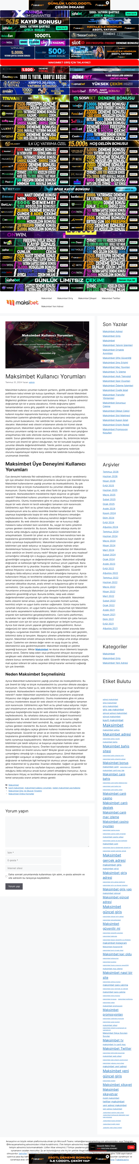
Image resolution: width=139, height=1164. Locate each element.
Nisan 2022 (109, 591)
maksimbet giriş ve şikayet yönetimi (115, 885)
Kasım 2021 (109, 614)
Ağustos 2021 (110, 628)
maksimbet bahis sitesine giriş (113, 755)
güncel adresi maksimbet (115, 713)
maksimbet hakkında (110, 936)
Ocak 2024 (109, 559)
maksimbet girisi (111, 868)
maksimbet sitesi (110, 1025)
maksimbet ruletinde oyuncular (113, 1018)
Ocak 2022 (109, 605)
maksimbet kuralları (109, 962)
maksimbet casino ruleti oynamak (114, 834)
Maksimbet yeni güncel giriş (116, 1073)
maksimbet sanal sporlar (111, 1022)
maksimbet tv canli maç (114, 1044)
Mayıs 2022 (109, 587)
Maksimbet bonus (115, 763)
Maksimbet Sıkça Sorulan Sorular (115, 1034)
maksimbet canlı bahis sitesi (112, 790)
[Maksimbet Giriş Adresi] (22, 302)
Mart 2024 (108, 550)
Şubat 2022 (109, 600)
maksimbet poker (109, 1002)
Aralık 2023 (109, 564)
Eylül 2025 (108, 485)
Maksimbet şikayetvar (111, 1092)
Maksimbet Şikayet (87, 298)
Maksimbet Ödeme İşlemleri (118, 385)
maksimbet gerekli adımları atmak (114, 851)
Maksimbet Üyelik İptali (115, 390)
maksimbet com (110, 843)
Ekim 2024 (108, 517)
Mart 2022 (108, 596)
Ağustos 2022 (110, 573)
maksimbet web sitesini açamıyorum (115, 1060)
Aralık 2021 (109, 610)
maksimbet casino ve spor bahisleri (115, 841)
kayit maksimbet (16, 788)
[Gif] (69, 143)
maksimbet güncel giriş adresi (113, 916)
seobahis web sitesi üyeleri (112, 1128)
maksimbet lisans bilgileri (112, 1121)
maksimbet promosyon (112, 1006)
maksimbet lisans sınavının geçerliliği (116, 965)
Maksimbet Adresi (113, 331)
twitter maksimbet (113, 1101)
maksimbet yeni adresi (115, 1066)
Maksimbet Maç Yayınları (116, 367)
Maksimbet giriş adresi (115, 875)
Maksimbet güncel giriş (112, 909)
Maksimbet (46, 298)
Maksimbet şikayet (117, 1085)
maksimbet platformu (125, 999)
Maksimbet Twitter (117, 1048)
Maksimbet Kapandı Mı (112, 947)
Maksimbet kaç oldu (117, 954)
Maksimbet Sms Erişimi (115, 362)
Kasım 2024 (109, 513)
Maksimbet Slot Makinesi (116, 415)
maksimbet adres (111, 730)
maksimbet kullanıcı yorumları (38, 788)
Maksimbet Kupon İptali (115, 420)
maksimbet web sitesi (112, 1056)
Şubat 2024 (109, 554)
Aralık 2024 (109, 508)
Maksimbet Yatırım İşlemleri (118, 345)
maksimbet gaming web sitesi (113, 1112)
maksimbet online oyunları (112, 982)
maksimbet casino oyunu (111, 830)
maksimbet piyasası (110, 999)
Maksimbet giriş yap (117, 889)
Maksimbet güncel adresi (116, 899)
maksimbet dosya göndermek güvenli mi (117, 847)
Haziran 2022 (110, 582)
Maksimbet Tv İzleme (114, 371)
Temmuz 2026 (111, 471)
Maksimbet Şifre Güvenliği (117, 358)
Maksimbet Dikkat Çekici (116, 411)
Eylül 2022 (108, 568)
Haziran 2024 (110, 536)
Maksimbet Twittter (111, 298)
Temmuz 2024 (111, 531)
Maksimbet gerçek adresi (114, 858)
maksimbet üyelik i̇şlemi (111, 1124)
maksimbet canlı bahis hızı (112, 786)
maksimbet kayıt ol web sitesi (113, 950)
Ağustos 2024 (110, 527)
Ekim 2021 (108, 619)
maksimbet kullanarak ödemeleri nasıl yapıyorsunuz (116, 1116)
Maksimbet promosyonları (113, 1012)
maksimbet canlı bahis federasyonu (115, 783)
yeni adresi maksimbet (115, 1105)
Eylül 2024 (108, 522)
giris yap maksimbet (113, 709)
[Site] (34, 105)
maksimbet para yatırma (115, 985)
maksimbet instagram (115, 943)
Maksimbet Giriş (65, 298)
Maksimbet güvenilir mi (111, 926)
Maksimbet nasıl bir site (117, 975)
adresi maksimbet (110, 699)
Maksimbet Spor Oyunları (116, 381)
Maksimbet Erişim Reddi (116, 424)
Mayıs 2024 (109, 541)
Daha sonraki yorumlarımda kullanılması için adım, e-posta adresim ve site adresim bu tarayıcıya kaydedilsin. (46, 876)
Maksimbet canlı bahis (114, 776)
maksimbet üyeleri (109, 1081)
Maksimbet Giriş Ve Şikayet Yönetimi (25, 791)
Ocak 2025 (109, 504)
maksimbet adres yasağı (111, 739)
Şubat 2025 (109, 499)
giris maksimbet (110, 706)
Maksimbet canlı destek (115, 805)
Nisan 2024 (109, 545)
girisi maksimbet (110, 703)
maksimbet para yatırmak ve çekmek (115, 989)
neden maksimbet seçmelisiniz (66, 788)
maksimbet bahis (110, 742)
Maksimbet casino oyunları (116, 824)
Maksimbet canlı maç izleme (114, 815)
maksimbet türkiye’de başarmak (114, 1053)
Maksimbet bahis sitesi (116, 748)
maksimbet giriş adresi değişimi (114, 882)
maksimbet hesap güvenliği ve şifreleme (117, 940)
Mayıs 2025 (109, 494)
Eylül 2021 (108, 623)
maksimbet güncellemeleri (112, 920)
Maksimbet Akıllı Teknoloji (117, 376)
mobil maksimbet (111, 1098)
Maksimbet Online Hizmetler (21, 794)
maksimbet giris (112, 864)
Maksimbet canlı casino (114, 796)
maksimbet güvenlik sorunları (113, 933)
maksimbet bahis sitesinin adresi (114, 759)
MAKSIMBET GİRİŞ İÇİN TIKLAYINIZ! (69, 62)
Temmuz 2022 (110, 577)
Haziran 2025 (110, 490)
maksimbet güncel (112, 893)
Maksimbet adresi (117, 734)
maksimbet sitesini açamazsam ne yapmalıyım (114, 1029)
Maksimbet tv (113, 1040)
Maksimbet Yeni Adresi (52, 306)
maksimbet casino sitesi (113, 837)
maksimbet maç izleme (113, 969)
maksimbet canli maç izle (113, 770)
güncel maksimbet (112, 716)
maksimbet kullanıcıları (111, 958)
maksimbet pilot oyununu (111, 996)
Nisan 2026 (109, 481)
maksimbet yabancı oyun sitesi (113, 1063)
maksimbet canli (111, 767)
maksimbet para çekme (114, 992)
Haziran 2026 (110, 476)
